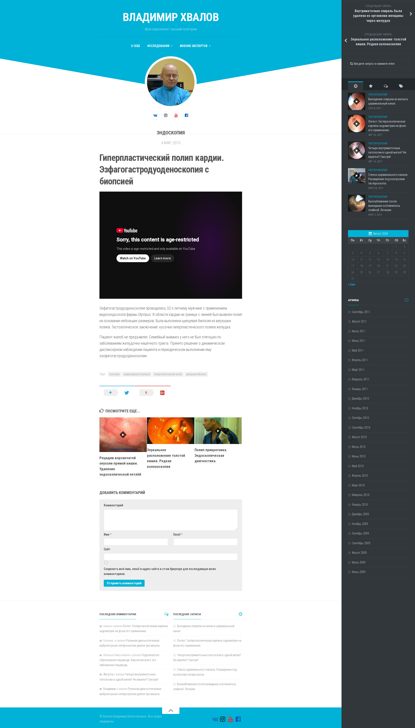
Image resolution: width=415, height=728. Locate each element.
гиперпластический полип (168, 374)
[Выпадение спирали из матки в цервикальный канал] (356, 101)
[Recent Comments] (385, 85)
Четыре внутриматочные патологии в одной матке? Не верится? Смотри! (387, 152)
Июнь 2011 (359, 340)
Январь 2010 (360, 504)
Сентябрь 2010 (361, 427)
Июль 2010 (359, 447)
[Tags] (401, 85)
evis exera (115, 374)
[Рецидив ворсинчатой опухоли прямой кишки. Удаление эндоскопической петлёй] (123, 434)
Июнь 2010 (359, 456)
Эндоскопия (171, 133)
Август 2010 (359, 437)
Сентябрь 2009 (361, 543)
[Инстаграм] (165, 115)
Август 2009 (359, 552)
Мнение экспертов (194, 46)
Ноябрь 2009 (360, 524)
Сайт (107, 549)
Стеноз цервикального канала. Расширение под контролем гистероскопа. (388, 179)
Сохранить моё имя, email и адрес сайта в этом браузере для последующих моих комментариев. (160, 571)
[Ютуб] (175, 115)
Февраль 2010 (360, 495)
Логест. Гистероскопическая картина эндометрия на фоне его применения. (387, 126)
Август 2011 (359, 321)
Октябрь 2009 (360, 533)
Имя (107, 534)
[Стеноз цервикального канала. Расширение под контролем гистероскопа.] (356, 175)
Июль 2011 (359, 331)
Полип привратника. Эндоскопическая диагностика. (211, 455)
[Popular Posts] (370, 85)
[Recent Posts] (355, 85)
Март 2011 (358, 369)
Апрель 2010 (360, 475)
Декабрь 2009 (360, 514)
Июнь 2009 (359, 572)
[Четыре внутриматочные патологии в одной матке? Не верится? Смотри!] (356, 150)
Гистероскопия (377, 94)
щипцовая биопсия (196, 374)
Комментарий (113, 505)
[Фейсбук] (186, 115)
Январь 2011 (360, 389)
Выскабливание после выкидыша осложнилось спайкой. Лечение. (384, 205)
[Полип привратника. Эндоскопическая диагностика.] (218, 430)
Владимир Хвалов (171, 17)
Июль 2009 (359, 562)
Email (177, 534)
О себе (135, 46)
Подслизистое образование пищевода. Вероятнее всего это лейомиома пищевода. (129, 660)
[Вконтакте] (155, 115)
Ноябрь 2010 (360, 408)
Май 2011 (358, 350)
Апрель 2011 (360, 360)
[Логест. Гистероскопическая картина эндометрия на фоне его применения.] (356, 123)
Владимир (109, 689)
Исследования (158, 46)
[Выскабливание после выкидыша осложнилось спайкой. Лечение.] (356, 203)
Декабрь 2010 (360, 398)
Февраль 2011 (360, 379)
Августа (108, 674)
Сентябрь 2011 (361, 312)
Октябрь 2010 (360, 418)
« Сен (351, 284)
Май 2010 (358, 466)
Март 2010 (358, 485)
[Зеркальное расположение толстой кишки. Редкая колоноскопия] (170, 430)
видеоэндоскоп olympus (137, 374)
